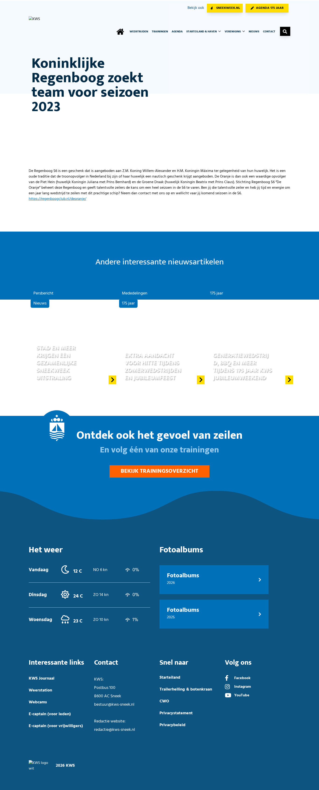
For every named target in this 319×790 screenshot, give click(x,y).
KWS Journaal (41, 678)
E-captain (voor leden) (50, 714)
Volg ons (238, 662)
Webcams (38, 702)
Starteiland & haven (201, 31)
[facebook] (226, 678)
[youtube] (228, 695)
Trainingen (160, 31)
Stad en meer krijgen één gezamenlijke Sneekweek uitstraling (56, 363)
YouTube (241, 695)
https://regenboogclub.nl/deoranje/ (57, 199)
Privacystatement (176, 713)
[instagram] (227, 687)
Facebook (242, 678)
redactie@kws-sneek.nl (114, 729)
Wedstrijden (139, 31)
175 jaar (128, 303)
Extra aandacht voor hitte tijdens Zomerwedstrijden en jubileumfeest (153, 366)
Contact (269, 31)
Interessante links (56, 662)
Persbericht (43, 293)
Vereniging (233, 31)
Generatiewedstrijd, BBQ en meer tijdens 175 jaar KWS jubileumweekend (242, 366)
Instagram (242, 687)
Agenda (177, 31)
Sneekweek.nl (228, 8)
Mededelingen (134, 293)
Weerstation (40, 690)
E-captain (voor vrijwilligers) (56, 726)
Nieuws (254, 31)
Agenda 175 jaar (270, 8)
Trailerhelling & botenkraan (186, 689)
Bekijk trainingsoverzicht (159, 471)
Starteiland (170, 677)
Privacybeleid (172, 725)
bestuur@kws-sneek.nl (114, 704)
